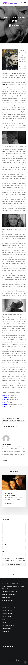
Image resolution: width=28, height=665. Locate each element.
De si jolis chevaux (10, 495)
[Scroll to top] (25, 662)
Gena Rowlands (10, 418)
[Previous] (7, 574)
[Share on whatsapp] (11, 426)
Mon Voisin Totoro (6, 628)
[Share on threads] (6, 426)
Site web (4, 551)
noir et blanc (13, 420)
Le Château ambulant (7, 613)
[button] (25, 3)
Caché (4, 619)
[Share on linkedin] (10, 426)
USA (4, 422)
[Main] (14, 574)
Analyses (6, 17)
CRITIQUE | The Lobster (8, 600)
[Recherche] (21, 3)
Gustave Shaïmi (15, 25)
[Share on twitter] (4, 426)
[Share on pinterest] (8, 426)
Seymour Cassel (20, 420)
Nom (3, 537)
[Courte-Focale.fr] (10, 3)
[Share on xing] (15, 426)
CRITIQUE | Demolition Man (8, 594)
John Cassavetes (19, 418)
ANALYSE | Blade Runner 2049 (9, 591)
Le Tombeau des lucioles (8, 625)
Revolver (4, 622)
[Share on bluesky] (13, 426)
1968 (4, 418)
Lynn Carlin (5, 420)
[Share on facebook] (3, 426)
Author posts (5, 460)
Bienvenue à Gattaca (7, 616)
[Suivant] (21, 574)
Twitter (3, 457)
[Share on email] (17, 426)
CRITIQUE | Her (6, 597)
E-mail (4, 544)
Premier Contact (6, 631)
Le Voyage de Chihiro (7, 610)
